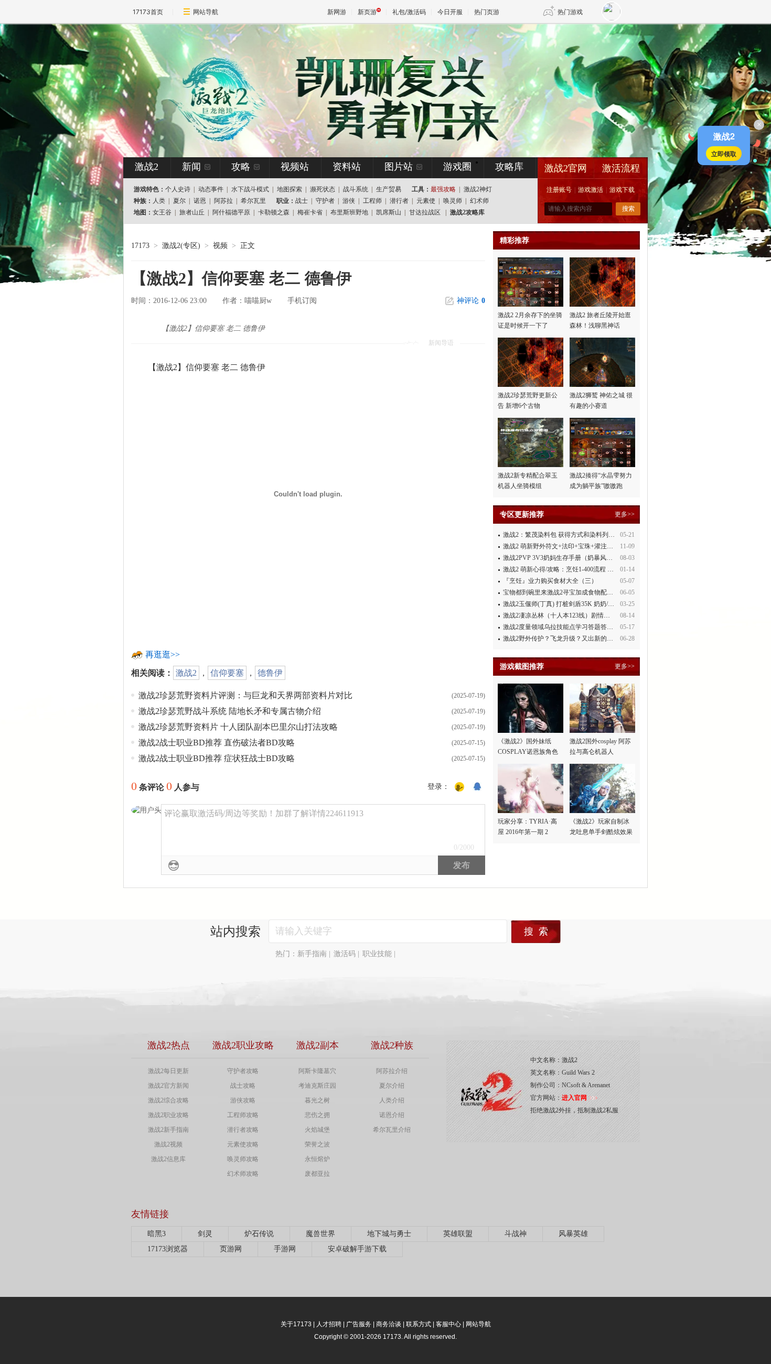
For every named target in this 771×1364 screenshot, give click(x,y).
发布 (461, 865)
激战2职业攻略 (168, 1115)
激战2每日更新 (168, 1071)
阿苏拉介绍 (392, 1071)
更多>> (625, 514)
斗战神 (516, 1234)
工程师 (372, 200)
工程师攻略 (243, 1115)
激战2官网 (565, 168)
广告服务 (358, 1324)
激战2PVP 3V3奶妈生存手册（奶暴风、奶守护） (570, 557)
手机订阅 (302, 301)
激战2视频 (168, 1144)
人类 (159, 200)
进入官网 (574, 1097)
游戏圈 (457, 166)
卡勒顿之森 (274, 212)
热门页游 (486, 12)
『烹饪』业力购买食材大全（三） (550, 580)
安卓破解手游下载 (357, 1249)
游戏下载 (622, 189)
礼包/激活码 (409, 12)
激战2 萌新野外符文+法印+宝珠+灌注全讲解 (564, 546)
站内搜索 (235, 931)
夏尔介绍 (391, 1085)
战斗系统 (355, 189)
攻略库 (509, 166)
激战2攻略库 (467, 212)
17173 (140, 246)
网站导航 (205, 12)
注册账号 (559, 189)
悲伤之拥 (317, 1115)
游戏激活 (590, 189)
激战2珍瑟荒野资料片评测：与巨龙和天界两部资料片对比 (245, 695)
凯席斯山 (388, 212)
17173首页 (148, 12)
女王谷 (162, 212)
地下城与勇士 (389, 1234)
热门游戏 (570, 12)
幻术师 (479, 200)
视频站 (295, 166)
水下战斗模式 (250, 189)
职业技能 (377, 954)
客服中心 (448, 1324)
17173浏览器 (167, 1249)
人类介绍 (391, 1100)
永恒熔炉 (317, 1159)
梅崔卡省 (310, 212)
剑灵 (205, 1234)
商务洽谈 (388, 1324)
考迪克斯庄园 (317, 1085)
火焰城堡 (317, 1129)
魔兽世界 (320, 1234)
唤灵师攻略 (243, 1159)
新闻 (191, 166)
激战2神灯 (478, 189)
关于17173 (296, 1324)
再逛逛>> (162, 654)
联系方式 (418, 1324)
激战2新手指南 (168, 1129)
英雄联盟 (458, 1234)
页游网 (231, 1249)
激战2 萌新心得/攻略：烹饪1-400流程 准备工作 (568, 569)
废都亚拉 (317, 1173)
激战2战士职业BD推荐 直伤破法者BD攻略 (216, 742)
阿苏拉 (223, 200)
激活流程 (621, 168)
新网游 (336, 12)
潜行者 (399, 200)
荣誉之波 (317, 1144)
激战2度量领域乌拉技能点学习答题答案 (558, 627)
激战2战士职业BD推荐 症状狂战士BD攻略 (216, 758)
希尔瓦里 (253, 200)
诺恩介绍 (391, 1115)
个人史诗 (177, 189)
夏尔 (179, 200)
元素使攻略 (243, 1144)
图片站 (398, 166)
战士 (301, 200)
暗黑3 (156, 1234)
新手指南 (312, 954)
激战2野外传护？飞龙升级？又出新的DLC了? (565, 638)
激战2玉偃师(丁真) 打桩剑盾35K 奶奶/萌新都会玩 (571, 604)
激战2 (186, 672)
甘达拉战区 (425, 212)
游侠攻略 (242, 1100)
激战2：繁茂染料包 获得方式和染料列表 (559, 534)
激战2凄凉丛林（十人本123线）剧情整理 (559, 615)
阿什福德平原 (231, 212)
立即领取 (723, 153)
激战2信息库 (168, 1159)
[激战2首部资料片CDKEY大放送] (368, 90)
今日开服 (450, 12)
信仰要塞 (227, 672)
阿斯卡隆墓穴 (317, 1071)
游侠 (348, 200)
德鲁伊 (270, 672)
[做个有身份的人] (459, 787)
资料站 (347, 166)
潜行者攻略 (243, 1129)
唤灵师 (452, 200)
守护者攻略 (243, 1071)
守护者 (325, 200)
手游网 (285, 1249)
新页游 (367, 12)
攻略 (240, 166)
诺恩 (200, 200)
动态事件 (210, 189)
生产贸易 (388, 189)
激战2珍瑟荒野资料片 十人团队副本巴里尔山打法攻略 (238, 726)
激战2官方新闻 (168, 1085)
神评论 (471, 301)
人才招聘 (328, 1324)
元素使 (425, 200)
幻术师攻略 (243, 1173)
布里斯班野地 (349, 212)
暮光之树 (317, 1100)
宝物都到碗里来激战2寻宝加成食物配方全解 (564, 592)
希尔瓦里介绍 (392, 1129)
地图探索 (289, 189)
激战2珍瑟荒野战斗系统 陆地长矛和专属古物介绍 (229, 711)
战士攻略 (242, 1085)
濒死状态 (322, 189)
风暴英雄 (573, 1234)
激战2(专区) (181, 246)
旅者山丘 (192, 212)
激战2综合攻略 (168, 1100)
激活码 (345, 954)
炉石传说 (259, 1234)
